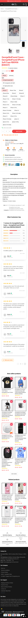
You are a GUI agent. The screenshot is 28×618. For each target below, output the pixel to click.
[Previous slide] (2, 30)
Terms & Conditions (5, 570)
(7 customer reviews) (12, 68)
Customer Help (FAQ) (5, 590)
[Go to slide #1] (10, 51)
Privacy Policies (4, 572)
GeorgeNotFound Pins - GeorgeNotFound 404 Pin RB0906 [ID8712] (7, 437)
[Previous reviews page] (18, 364)
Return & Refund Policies (6, 586)
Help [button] (25, 616)
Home (2, 9)
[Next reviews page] (25, 364)
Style (3, 77)
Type (3, 73)
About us (3, 568)
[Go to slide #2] (17, 51)
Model (3, 88)
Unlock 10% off (3, 611)
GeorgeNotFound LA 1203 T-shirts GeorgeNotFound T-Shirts (7, 391)
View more (14, 473)
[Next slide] (25, 30)
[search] (24, 4)
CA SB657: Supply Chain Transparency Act (10, 576)
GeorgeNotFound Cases (11, 9)
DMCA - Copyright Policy (6, 574)
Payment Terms (4, 584)
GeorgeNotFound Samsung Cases (16, 210)
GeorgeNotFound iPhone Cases (8, 11)
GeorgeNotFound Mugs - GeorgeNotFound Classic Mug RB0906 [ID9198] (20, 414)
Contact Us (3, 588)
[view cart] (26, 4)
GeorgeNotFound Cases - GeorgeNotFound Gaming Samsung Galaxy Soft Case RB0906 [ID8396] (20, 438)
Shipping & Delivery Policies (7, 582)
